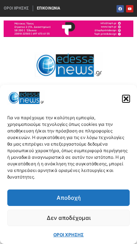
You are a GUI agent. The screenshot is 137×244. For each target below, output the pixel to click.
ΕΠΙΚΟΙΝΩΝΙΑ (48, 8)
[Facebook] (120, 8)
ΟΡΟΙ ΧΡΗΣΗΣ (68, 234)
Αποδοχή (69, 197)
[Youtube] (129, 8)
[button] (126, 98)
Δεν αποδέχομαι (69, 217)
